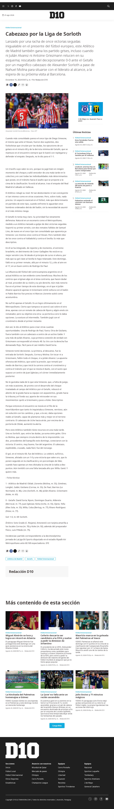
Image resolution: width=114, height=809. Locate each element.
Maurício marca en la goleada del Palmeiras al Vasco (92, 637)
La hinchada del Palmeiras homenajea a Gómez (20, 696)
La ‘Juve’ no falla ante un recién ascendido (54, 696)
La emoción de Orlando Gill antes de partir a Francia (84, 185)
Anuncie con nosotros (41, 764)
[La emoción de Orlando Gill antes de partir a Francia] (103, 183)
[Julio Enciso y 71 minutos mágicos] (92, 679)
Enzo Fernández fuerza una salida (84, 141)
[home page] (57, 15)
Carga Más (57, 725)
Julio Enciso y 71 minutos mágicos (89, 696)
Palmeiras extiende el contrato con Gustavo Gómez (84, 202)
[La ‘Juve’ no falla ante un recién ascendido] (57, 679)
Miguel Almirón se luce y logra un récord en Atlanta (20, 637)
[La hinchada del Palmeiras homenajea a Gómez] (22, 679)
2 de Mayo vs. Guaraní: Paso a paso (90, 120)
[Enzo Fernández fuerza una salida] (103, 140)
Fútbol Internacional (13, 28)
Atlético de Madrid (14, 559)
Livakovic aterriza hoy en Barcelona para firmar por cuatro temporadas (85, 169)
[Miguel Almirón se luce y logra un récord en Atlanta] (22, 620)
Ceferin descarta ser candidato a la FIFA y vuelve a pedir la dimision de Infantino (56, 639)
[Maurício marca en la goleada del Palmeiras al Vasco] (92, 620)
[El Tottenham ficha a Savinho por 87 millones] (103, 153)
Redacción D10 (21, 571)
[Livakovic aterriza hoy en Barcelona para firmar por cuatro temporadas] (103, 166)
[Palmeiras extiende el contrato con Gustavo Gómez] (103, 200)
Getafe (30, 559)
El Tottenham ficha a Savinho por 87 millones (84, 154)
